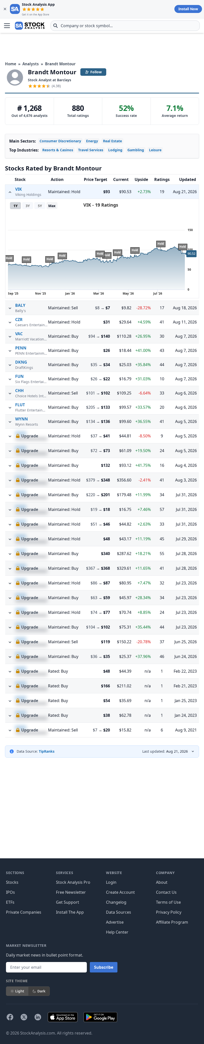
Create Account (120, 892)
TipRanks (46, 751)
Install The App (70, 912)
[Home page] (30, 25)
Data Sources (118, 912)
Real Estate (112, 141)
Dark (41, 991)
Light (19, 991)
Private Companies (23, 912)
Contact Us (166, 892)
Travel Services (90, 150)
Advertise (115, 922)
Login (111, 882)
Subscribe (103, 967)
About (161, 882)
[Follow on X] (24, 1017)
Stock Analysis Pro (73, 882)
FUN (19, 376)
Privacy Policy (168, 912)
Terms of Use (168, 902)
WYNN (21, 419)
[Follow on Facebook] (10, 1017)
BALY (20, 305)
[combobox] (125, 25)
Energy (92, 141)
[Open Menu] (7, 26)
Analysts (30, 63)
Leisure (155, 150)
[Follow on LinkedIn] (38, 1017)
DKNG (21, 362)
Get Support (67, 902)
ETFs (10, 902)
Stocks (12, 882)
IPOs (10, 892)
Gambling (135, 150)
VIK (18, 189)
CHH (19, 390)
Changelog (116, 902)
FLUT (20, 404)
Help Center (117, 932)
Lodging (115, 150)
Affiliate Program (172, 922)
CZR (19, 319)
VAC (19, 333)
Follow (96, 72)
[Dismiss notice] (5, 9)
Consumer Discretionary (60, 141)
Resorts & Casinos (57, 150)
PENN (20, 348)
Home (10, 63)
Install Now (188, 8)
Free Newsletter (71, 892)
